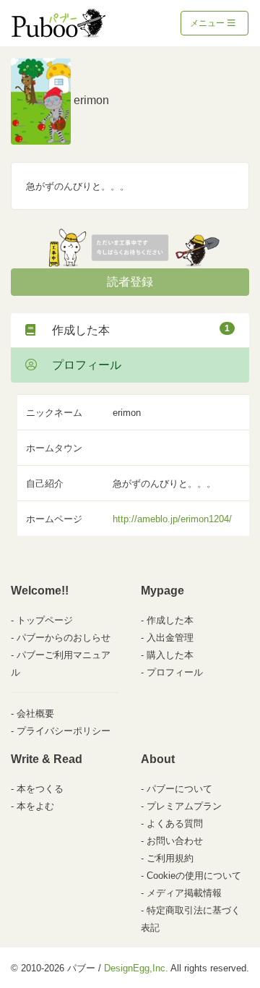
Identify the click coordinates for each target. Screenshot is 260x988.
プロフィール (80, 365)
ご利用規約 (170, 858)
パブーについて (179, 788)
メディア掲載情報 (184, 892)
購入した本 (170, 655)
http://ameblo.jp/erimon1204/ (172, 519)
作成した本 (135, 329)
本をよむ (35, 806)
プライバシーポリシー (63, 730)
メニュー (208, 23)
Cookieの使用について (194, 875)
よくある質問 (175, 823)
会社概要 (35, 713)
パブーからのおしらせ (63, 637)
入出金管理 (170, 637)
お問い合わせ (175, 840)
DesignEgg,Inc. (136, 968)
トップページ (45, 620)
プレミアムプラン (184, 806)
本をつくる (40, 788)
